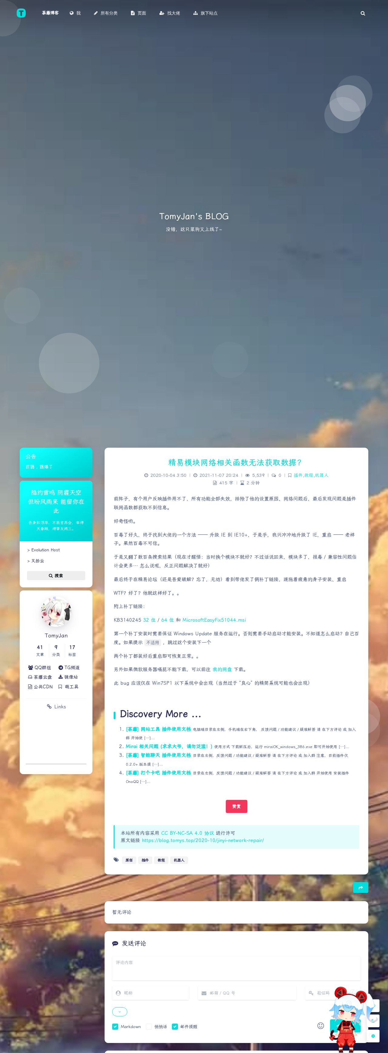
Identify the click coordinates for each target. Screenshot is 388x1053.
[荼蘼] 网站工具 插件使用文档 (158, 729)
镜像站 (70, 677)
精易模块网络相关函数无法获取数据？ (236, 462)
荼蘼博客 (50, 12)
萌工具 (70, 687)
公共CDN (42, 687)
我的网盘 (222, 669)
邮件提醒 (188, 1026)
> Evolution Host (43, 549)
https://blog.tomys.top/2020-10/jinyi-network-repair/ (203, 840)
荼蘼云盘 (42, 677)
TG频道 (71, 667)
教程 (308, 475)
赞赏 (236, 806)
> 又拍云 (35, 560)
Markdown (131, 1026)
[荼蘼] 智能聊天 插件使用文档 (158, 755)
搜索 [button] (58, 575)
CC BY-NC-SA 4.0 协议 (187, 833)
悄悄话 (160, 1026)
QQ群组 (42, 667)
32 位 (149, 620)
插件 (298, 475)
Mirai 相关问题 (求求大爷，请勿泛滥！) (169, 746)
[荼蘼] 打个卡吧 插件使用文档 (158, 773)
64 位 (167, 620)
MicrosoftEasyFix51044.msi (214, 620)
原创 (129, 860)
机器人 (322, 475)
